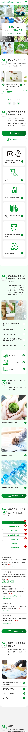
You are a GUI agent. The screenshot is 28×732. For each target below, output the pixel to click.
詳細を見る (15, 496)
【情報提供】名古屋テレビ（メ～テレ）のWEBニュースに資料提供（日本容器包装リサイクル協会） (13, 591)
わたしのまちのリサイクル (11, 334)
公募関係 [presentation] (14, 543)
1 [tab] (8, 99)
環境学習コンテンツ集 (9, 345)
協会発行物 (12, 355)
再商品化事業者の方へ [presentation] (17, 534)
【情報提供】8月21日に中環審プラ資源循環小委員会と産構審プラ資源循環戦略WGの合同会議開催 (13, 576)
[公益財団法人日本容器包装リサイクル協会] (11, 3)
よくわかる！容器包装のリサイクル (12, 324)
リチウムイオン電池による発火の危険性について (12, 340)
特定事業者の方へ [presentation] (17, 526)
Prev (9, 103)
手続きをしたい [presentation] (17, 139)
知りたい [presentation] (16, 133)
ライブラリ (6, 698)
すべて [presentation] (19, 522)
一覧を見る (15, 631)
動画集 (11, 369)
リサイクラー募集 (8, 693)
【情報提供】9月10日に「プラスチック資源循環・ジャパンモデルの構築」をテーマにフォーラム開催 (13, 562)
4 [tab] (15, 99)
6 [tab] (19, 99)
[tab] (14, 133)
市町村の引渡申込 (8, 689)
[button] (26, 2)
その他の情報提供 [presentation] (17, 547)
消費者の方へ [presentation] (18, 539)
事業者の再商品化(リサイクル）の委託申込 (12, 683)
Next (18, 103)
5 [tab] (17, 99)
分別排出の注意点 (8, 330)
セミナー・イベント (14, 362)
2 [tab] (10, 99)
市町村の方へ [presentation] (18, 530)
